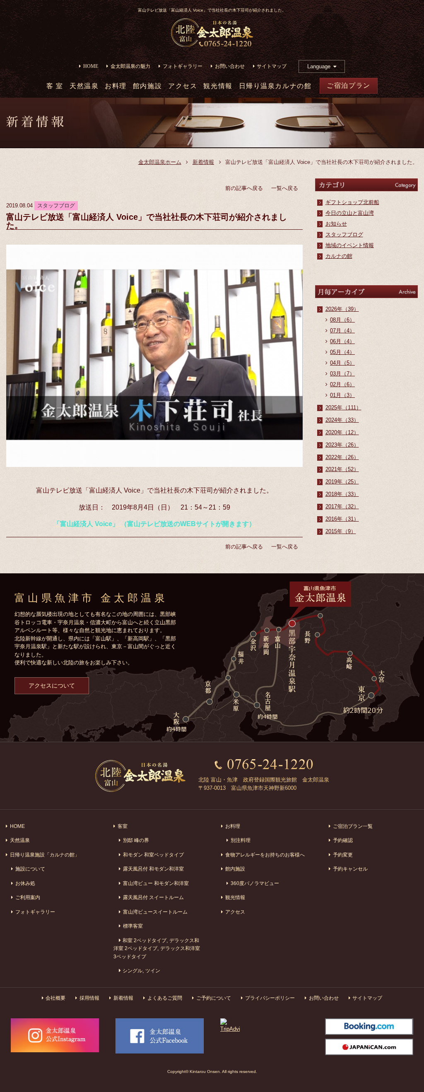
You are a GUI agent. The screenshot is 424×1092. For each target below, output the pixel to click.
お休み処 (25, 883)
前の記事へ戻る (244, 188)
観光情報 (217, 85)
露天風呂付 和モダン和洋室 (153, 868)
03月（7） (342, 373)
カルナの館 (338, 256)
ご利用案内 (27, 897)
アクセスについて (52, 685)
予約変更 (343, 854)
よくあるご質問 (164, 998)
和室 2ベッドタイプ (144, 940)
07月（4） (342, 330)
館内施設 (147, 85)
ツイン (152, 970)
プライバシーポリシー (270, 998)
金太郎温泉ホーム (159, 162)
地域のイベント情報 (349, 245)
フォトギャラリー (182, 66)
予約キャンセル (350, 868)
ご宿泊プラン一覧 (353, 826)
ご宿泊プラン (348, 85)
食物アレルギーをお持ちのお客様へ (265, 854)
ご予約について (213, 998)
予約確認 (343, 840)
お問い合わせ (230, 66)
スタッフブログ (344, 234)
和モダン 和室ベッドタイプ (153, 854)
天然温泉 (84, 85)
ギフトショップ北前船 (352, 202)
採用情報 (89, 998)
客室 (123, 826)
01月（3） (342, 395)
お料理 (116, 85)
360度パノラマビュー (255, 883)
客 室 (54, 85)
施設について (30, 868)
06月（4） (342, 341)
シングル (132, 970)
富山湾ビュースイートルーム (155, 911)
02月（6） (342, 384)
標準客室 (133, 925)
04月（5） (342, 363)
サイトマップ (272, 66)
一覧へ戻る (284, 188)
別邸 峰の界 (136, 840)
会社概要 (55, 998)
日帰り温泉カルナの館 (275, 85)
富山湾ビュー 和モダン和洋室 (156, 883)
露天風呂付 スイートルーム (153, 897)
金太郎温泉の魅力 (130, 66)
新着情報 (203, 162)
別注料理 (241, 840)
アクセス (182, 85)
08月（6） (342, 320)
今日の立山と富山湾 (349, 213)
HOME (90, 66)
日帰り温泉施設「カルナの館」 (45, 854)
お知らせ (336, 224)
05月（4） (342, 352)
